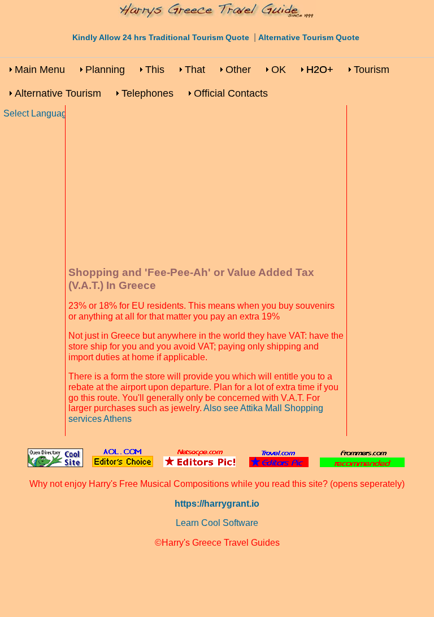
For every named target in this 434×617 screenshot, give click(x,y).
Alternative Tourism (58, 93)
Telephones (147, 93)
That (195, 69)
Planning (105, 69)
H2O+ (319, 69)
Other (238, 69)
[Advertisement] (206, 187)
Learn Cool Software (217, 523)
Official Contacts (231, 93)
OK (278, 69)
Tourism (371, 69)
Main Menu (40, 69)
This (154, 69)
